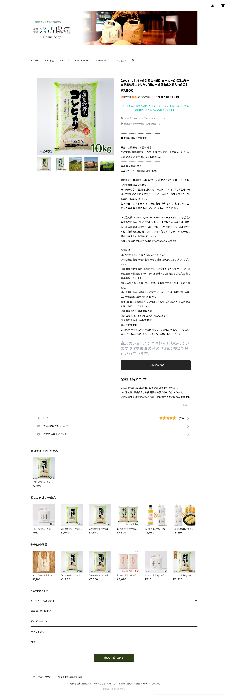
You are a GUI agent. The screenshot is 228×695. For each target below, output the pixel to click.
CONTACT (102, 60)
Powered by (110, 689)
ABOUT (64, 60)
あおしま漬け (38, 631)
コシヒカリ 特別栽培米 (43, 601)
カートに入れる (156, 365)
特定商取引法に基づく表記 (70, 677)
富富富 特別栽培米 (41, 611)
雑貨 (33, 641)
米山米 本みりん (39, 621)
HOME (34, 60)
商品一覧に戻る (114, 657)
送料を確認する (153, 123)
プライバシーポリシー (43, 677)
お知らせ (49, 60)
